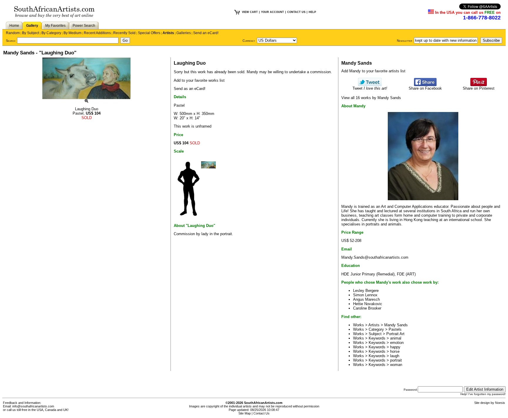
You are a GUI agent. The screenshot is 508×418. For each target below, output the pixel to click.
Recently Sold (124, 33)
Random (13, 33)
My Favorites (55, 26)
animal (395, 338)
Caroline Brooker (367, 308)
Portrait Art (395, 334)
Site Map (244, 413)
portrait (396, 360)
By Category (51, 33)
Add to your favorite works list (199, 80)
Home (14, 26)
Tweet (369, 88)
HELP (312, 12)
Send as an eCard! (189, 88)
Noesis (500, 402)
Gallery (32, 26)
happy (395, 347)
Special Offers (149, 33)
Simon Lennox (365, 295)
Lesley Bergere (366, 290)
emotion (397, 342)
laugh (394, 356)
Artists (168, 33)
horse (395, 351)
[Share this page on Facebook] (425, 85)
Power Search (84, 26)
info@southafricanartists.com (33, 406)
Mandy (252, 72)
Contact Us (261, 413)
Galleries (183, 33)
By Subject (30, 33)
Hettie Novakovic (367, 304)
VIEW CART (250, 12)
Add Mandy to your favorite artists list (373, 71)
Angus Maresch (366, 299)
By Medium (72, 33)
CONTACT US (296, 12)
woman (396, 364)
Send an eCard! (205, 33)
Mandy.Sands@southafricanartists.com (374, 257)
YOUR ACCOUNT (272, 12)
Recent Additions (97, 33)
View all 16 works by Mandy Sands (371, 98)
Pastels (395, 329)
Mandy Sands (396, 325)
